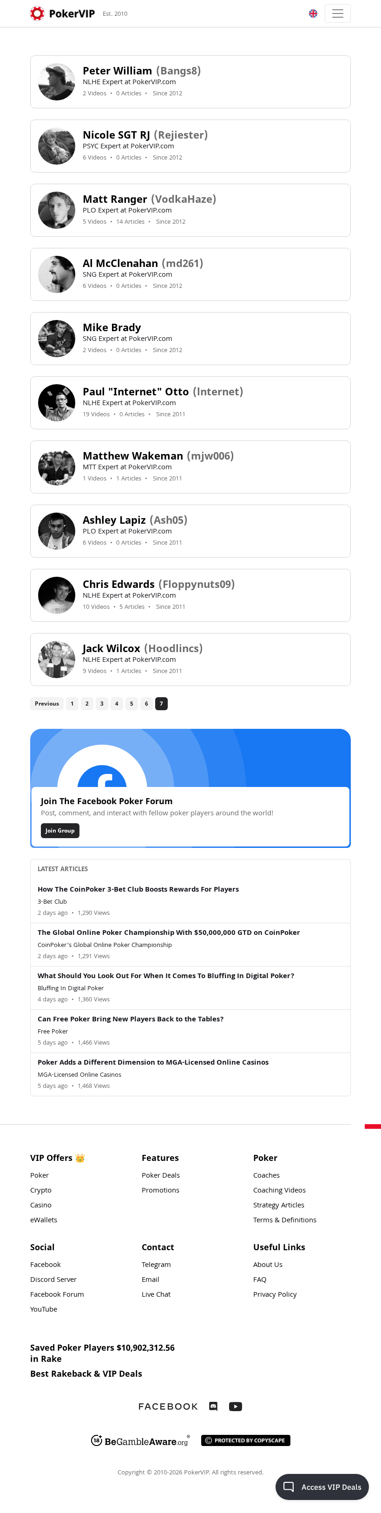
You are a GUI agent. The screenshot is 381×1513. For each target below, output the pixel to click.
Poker (39, 1176)
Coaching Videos (279, 1191)
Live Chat (156, 1295)
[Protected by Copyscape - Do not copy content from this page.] (245, 1440)
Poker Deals (161, 1176)
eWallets (43, 1220)
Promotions (160, 1191)
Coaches (266, 1176)
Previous (47, 703)
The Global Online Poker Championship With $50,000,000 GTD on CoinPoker (169, 933)
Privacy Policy (275, 1295)
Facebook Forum (57, 1295)
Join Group (60, 830)
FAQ (260, 1280)
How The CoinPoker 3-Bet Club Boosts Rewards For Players (138, 890)
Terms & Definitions (284, 1220)
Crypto (41, 1191)
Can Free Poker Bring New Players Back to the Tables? (131, 1020)
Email (150, 1280)
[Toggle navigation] (338, 13)
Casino (41, 1206)
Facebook (45, 1265)
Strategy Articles (278, 1206)
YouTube (43, 1310)
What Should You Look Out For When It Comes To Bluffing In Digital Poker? (166, 977)
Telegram (156, 1265)
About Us (267, 1265)
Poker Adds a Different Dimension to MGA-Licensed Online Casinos (153, 1063)
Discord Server (53, 1280)
